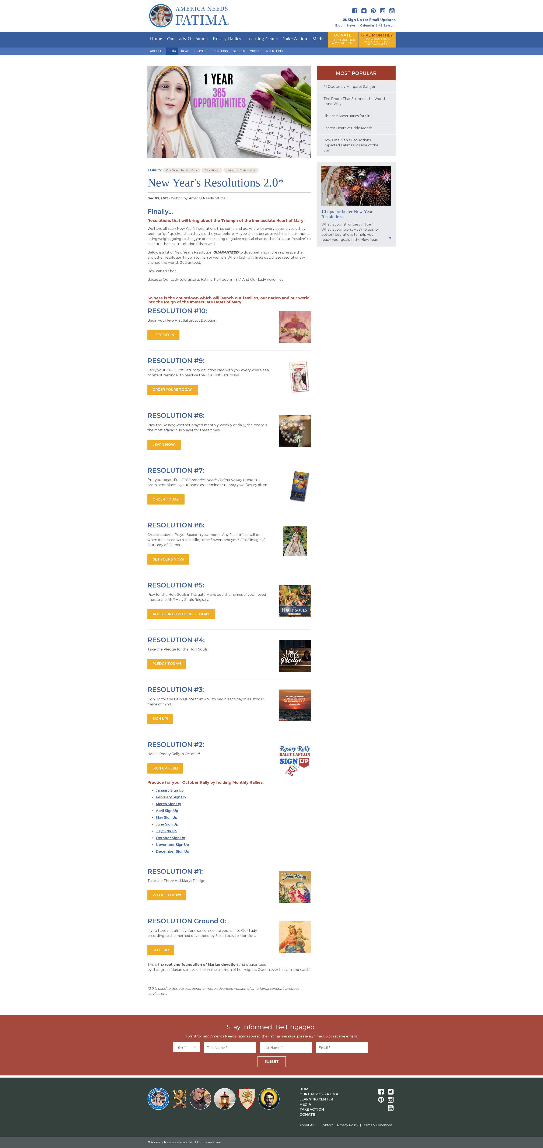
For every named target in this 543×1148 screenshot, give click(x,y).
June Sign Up (167, 824)
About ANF (308, 1125)
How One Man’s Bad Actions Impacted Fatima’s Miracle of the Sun (350, 145)
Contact (327, 1125)
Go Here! (161, 950)
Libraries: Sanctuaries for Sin (346, 116)
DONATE (342, 39)
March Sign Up (168, 804)
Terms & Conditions (377, 1125)
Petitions (220, 51)
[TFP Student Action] (248, 1101)
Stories (239, 51)
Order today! (166, 499)
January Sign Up (170, 790)
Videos (255, 51)
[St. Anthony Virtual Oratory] (201, 1101)
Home (156, 38)
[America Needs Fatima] (159, 1101)
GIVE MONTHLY (377, 39)
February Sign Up (171, 797)
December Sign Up (172, 851)
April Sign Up (167, 811)
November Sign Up (172, 845)
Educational (211, 170)
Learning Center (262, 38)
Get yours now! (168, 559)
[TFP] (180, 1101)
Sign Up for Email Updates (372, 20)
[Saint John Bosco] (269, 1101)
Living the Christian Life (241, 170)
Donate (307, 1115)
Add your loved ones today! (181, 614)
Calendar (367, 25)
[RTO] (225, 1101)
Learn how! (164, 445)
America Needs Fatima (207, 198)
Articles (157, 51)
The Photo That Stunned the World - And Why (354, 101)
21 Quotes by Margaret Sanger (349, 87)
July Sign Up (166, 831)
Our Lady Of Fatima (318, 1094)
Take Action (295, 38)
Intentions (274, 51)
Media (318, 38)
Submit (272, 1062)
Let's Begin (163, 335)
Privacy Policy (347, 1125)
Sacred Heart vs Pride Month (347, 128)
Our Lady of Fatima (187, 38)
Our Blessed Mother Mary (181, 170)
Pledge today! (167, 664)
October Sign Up (170, 838)
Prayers (200, 51)
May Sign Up (166, 818)
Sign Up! (160, 719)
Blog (339, 25)
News (351, 25)
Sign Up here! (165, 768)
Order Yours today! (173, 390)
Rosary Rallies (227, 38)
